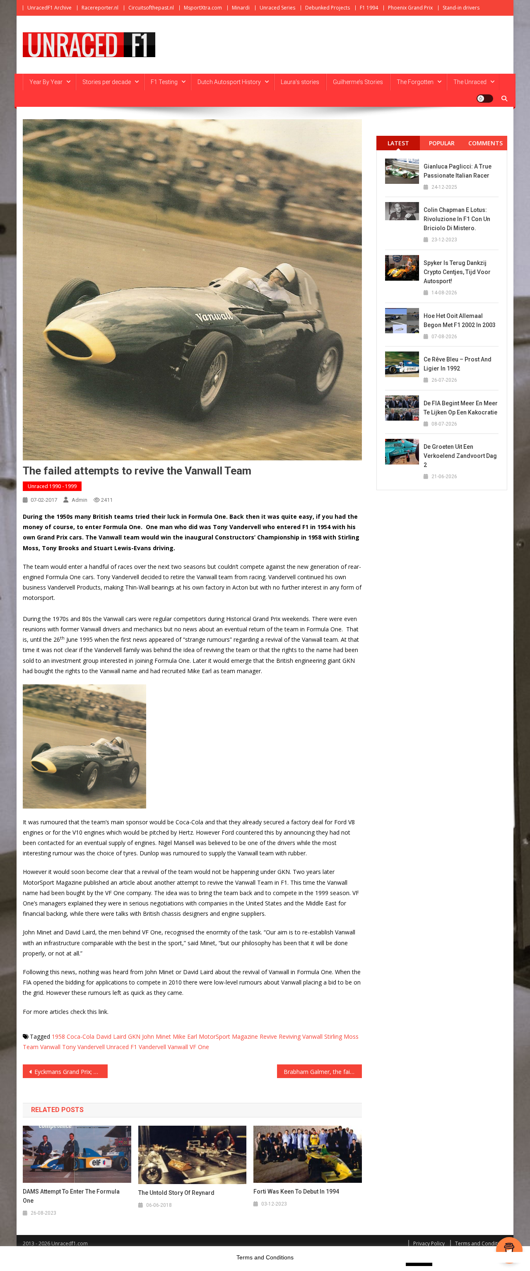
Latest (398, 143)
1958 (58, 1036)
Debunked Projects (327, 7)
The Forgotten (415, 82)
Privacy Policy (429, 1243)
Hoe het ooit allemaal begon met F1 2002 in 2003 (460, 320)
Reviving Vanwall (301, 1036)
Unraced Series (277, 7)
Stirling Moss (341, 1036)
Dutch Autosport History (229, 82)
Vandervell (152, 1047)
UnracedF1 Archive (49, 7)
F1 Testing (164, 82)
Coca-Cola (80, 1036)
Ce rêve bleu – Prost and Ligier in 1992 (457, 364)
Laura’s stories (300, 82)
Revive (268, 1036)
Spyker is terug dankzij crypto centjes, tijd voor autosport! (457, 272)
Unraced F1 (121, 1047)
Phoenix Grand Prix (410, 7)
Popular (442, 143)
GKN (134, 1036)
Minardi (241, 7)
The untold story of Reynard (176, 1192)
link (103, 1012)
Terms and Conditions (481, 1243)
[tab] (398, 143)
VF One (199, 1047)
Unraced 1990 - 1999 (52, 486)
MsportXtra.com (203, 7)
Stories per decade (106, 82)
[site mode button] (485, 98)
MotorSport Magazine (228, 1036)
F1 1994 (369, 7)
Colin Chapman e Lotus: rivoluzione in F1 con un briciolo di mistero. (457, 219)
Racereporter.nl (100, 7)
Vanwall (178, 1047)
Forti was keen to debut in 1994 (296, 1191)
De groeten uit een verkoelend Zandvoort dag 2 (460, 455)
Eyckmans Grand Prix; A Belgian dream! (71, 1072)
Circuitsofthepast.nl (151, 7)
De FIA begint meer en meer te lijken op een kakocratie (461, 408)
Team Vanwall (41, 1047)
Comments (485, 143)
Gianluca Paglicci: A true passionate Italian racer (457, 171)
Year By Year (46, 82)
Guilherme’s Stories (358, 82)
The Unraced (470, 82)
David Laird (111, 1036)
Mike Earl (185, 1036)
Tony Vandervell (83, 1047)
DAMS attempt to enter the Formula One (71, 1196)
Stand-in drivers (461, 7)
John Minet (156, 1036)
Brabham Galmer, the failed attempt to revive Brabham (323, 1072)
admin (79, 500)
